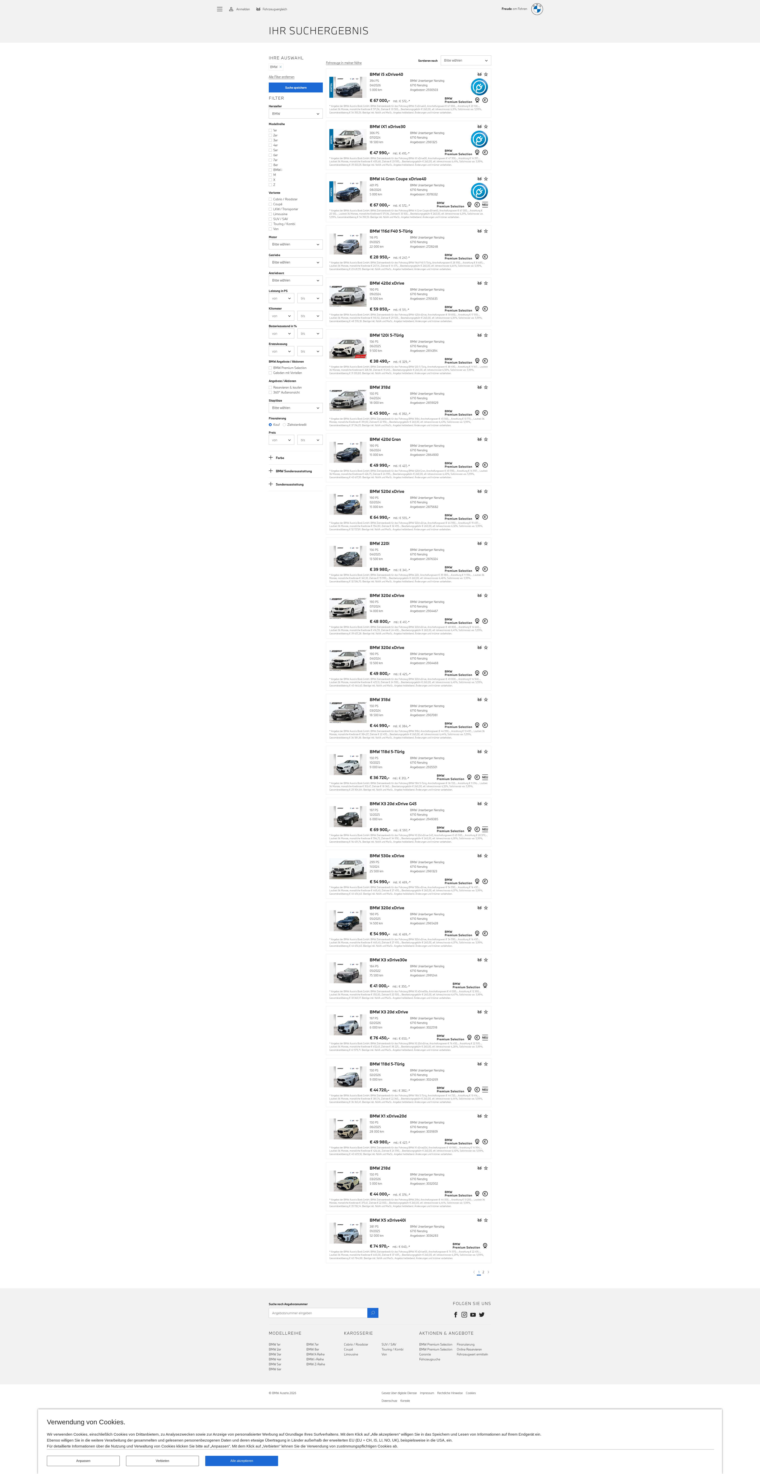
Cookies (471, 1393)
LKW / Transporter (285, 209)
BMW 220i (380, 543)
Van (276, 229)
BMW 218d (380, 1168)
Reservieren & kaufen (287, 387)
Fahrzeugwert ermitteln (472, 1354)
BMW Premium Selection (290, 368)
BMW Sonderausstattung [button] (294, 471)
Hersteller (275, 106)
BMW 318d (380, 387)
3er (275, 140)
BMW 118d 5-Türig (387, 751)
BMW (273, 67)
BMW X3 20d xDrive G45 (393, 803)
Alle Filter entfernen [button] (281, 77)
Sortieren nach (428, 61)
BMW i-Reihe (315, 1359)
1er (275, 130)
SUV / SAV (280, 219)
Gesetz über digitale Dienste (399, 1393)
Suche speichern (296, 87)
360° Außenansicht (286, 392)
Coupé (277, 204)
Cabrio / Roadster (285, 199)
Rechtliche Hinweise (450, 1393)
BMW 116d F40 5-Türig (391, 231)
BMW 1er (274, 1344)
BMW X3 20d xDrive (389, 1012)
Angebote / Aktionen (282, 381)
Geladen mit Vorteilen (287, 373)
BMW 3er (275, 1354)
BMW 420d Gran (385, 439)
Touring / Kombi (284, 224)
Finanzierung (466, 1344)
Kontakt (405, 1401)
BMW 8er (312, 1349)
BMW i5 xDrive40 (386, 74)
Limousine (280, 214)
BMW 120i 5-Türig (387, 335)
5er (275, 150)
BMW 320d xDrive (387, 595)
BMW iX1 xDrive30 (388, 126)
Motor (273, 237)
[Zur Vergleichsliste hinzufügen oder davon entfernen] (480, 74)
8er (275, 165)
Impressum (427, 1393)
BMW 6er (275, 1369)
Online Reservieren (469, 1349)
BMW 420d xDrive (387, 283)
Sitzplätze (275, 400)
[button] (220, 9)
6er (275, 155)
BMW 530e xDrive (387, 855)
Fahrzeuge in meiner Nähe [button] (344, 63)
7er (275, 160)
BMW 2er (275, 1349)
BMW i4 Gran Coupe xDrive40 (398, 179)
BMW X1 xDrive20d (388, 1116)
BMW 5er (275, 1364)
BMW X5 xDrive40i (388, 1220)
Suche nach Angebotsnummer (288, 1304)
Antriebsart (276, 273)
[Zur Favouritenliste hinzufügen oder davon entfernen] (486, 74)
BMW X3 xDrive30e (388, 960)
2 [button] (483, 1272)
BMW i (277, 170)
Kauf (276, 425)
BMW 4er (275, 1359)
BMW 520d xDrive (387, 491)
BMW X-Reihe (315, 1354)
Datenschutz (389, 1401)
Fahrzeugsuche (429, 1359)
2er (275, 135)
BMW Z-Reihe (315, 1364)
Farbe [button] (280, 458)
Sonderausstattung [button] (290, 484)
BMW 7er (312, 1344)
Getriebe (274, 255)
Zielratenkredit (297, 425)
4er (275, 145)
